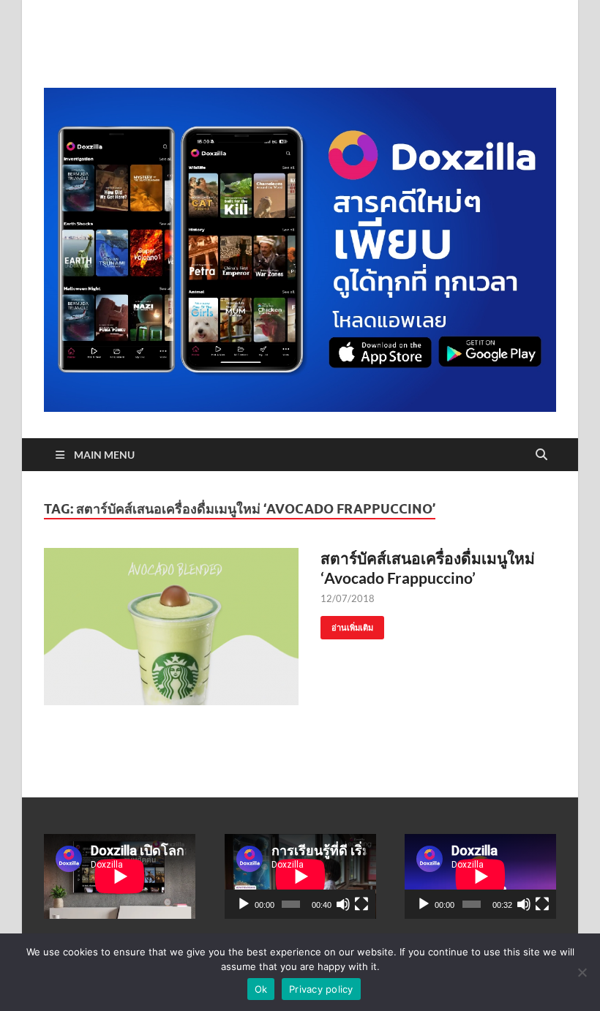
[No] (581, 972)
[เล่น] (243, 904)
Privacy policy (321, 989)
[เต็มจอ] (361, 904)
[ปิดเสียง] (343, 904)
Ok (261, 989)
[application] (300, 876)
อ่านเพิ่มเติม (346, 624)
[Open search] (541, 455)
